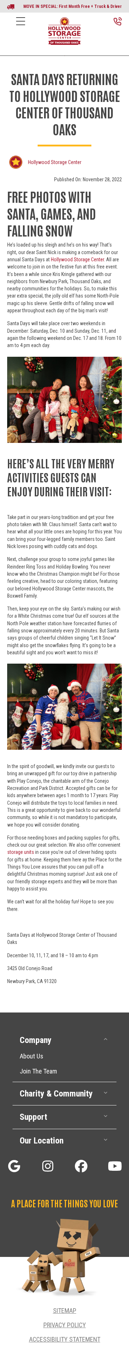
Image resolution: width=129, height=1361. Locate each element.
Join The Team (38, 1071)
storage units (20, 852)
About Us (31, 1056)
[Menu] (20, 26)
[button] (64, 1040)
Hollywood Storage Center (54, 162)
